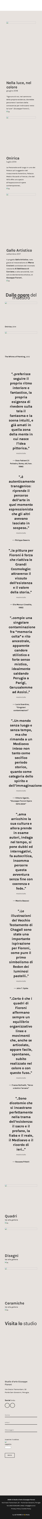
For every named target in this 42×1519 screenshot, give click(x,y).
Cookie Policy (26, 1509)
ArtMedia (22, 1515)
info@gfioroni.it (30, 1506)
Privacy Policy (16, 1509)
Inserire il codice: (12, 1439)
